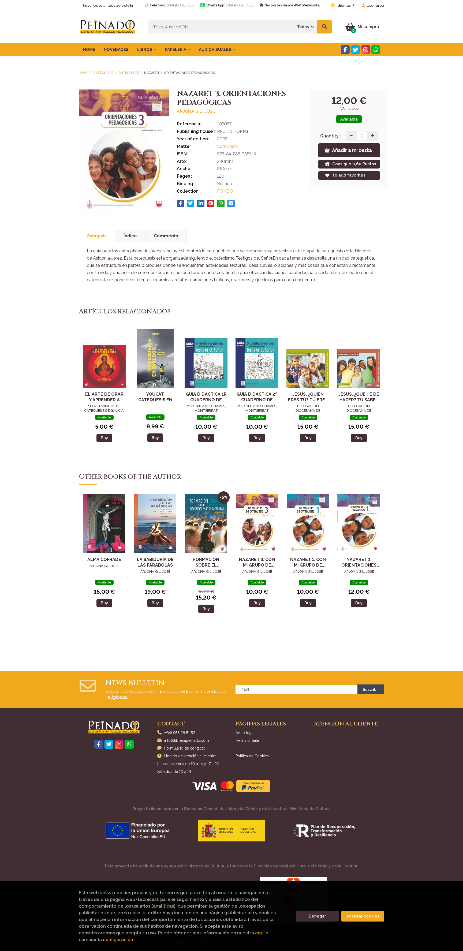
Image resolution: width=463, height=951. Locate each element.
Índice (130, 235)
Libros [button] (145, 49)
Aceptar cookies (362, 916)
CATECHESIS (103, 73)
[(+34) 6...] (375, 49)
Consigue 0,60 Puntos (354, 164)
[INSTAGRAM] (365, 49)
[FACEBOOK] (345, 49)
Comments (166, 235)
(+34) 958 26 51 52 (180, 5)
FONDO (225, 191)
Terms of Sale (247, 740)
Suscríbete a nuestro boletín (108, 5)
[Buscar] (324, 26)
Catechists (128, 73)
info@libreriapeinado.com (186, 740)
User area (375, 5)
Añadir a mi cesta (352, 150)
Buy (104, 438)
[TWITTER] (355, 49)
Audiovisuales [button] (215, 49)
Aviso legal (245, 733)
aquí (259, 932)
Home (83, 73)
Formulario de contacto (184, 748)
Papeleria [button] (176, 49)
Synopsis (97, 235)
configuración (118, 939)
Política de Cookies (252, 756)
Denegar (317, 916)
